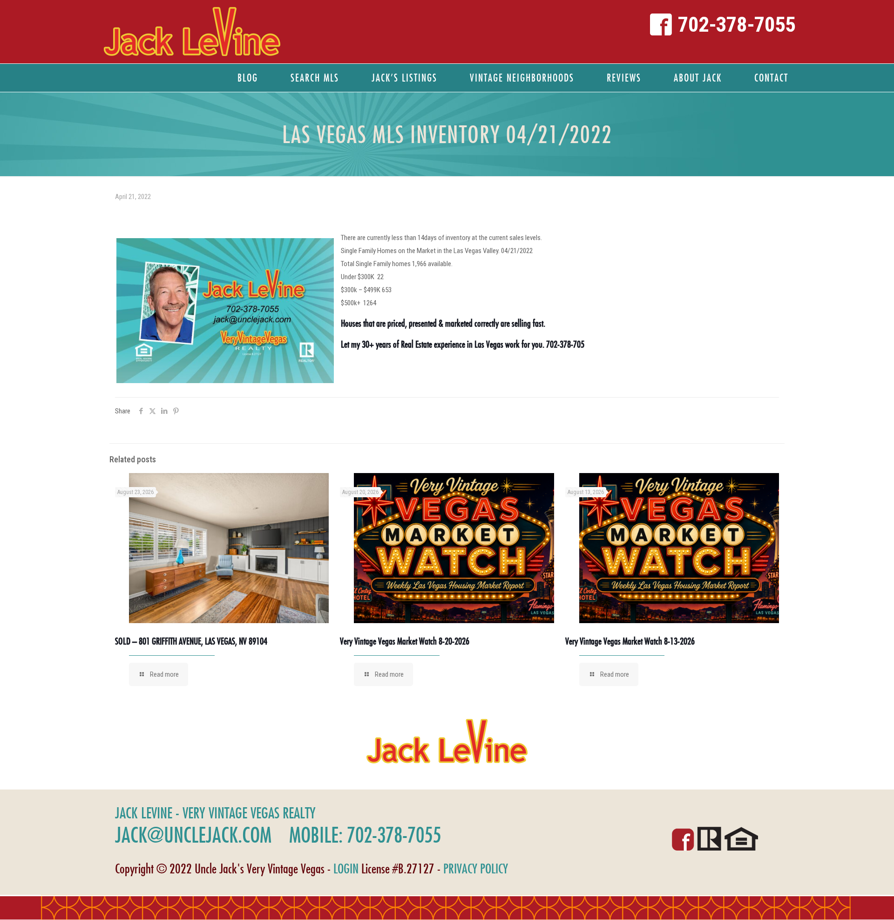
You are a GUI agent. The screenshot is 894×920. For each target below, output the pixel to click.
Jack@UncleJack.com (193, 835)
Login (346, 868)
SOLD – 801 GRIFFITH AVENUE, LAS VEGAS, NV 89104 (191, 641)
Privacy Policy (475, 868)
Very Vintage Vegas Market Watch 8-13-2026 (630, 641)
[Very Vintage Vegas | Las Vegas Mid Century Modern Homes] (191, 31)
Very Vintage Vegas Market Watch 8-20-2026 (404, 641)
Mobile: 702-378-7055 (365, 835)
